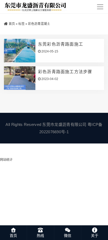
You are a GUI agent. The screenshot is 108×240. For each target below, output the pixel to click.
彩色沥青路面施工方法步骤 (65, 72)
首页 (12, 24)
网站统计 (6, 160)
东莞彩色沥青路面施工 (60, 44)
